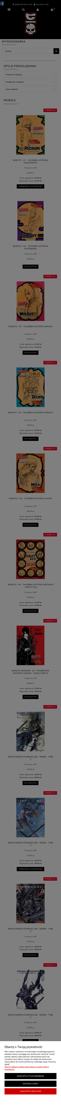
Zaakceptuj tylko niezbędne (30, 1076)
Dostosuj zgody (30, 1084)
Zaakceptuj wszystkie (30, 1091)
